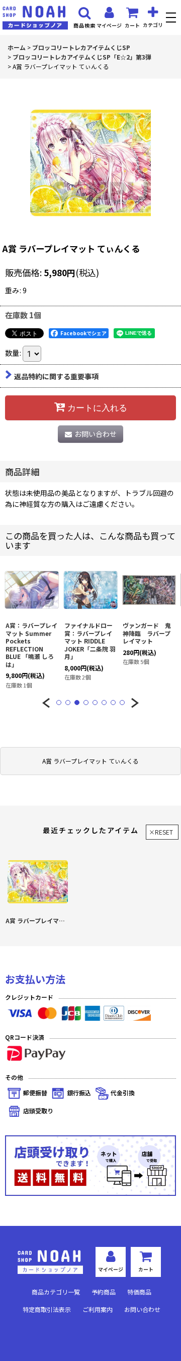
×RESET (161, 832)
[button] (172, 19)
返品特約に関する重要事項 (56, 376)
